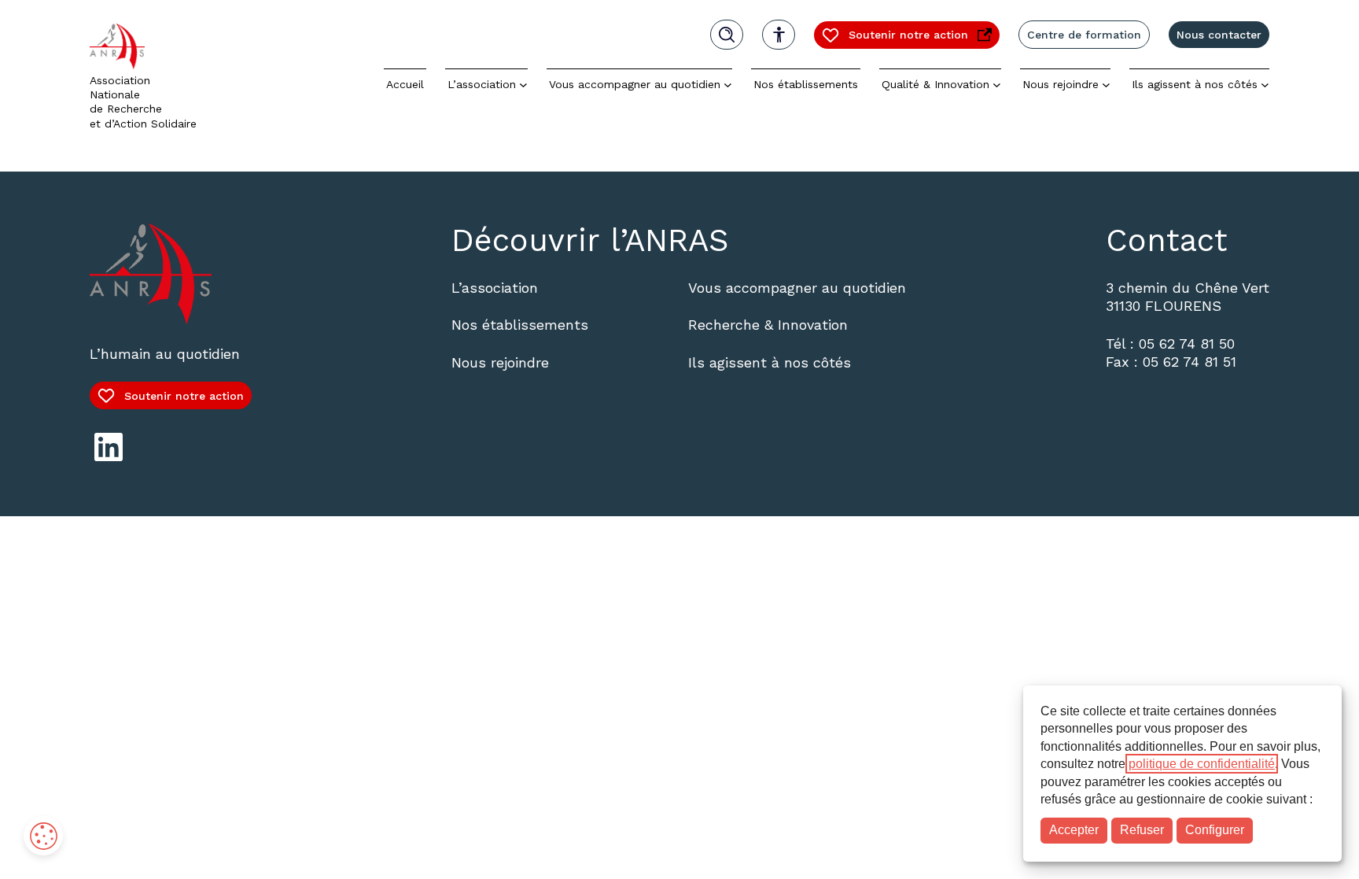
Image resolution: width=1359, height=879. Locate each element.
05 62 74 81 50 (1187, 343)
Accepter (1074, 830)
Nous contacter (1219, 34)
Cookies (43, 835)
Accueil (405, 84)
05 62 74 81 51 (1189, 361)
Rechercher (726, 35)
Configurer (1214, 830)
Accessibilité (778, 35)
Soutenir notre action (894, 38)
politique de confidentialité (1202, 763)
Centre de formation (1084, 34)
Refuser (1142, 830)
